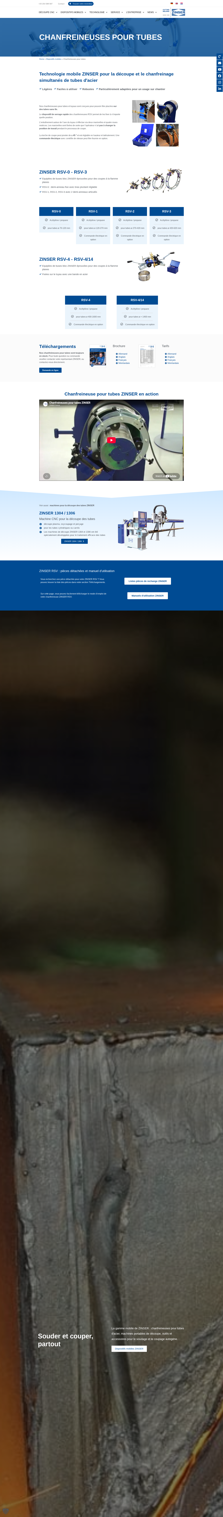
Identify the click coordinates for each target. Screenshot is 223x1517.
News (151, 12)
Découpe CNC (46, 12)
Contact (61, 4)
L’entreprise (133, 12)
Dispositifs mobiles (72, 12)
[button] (5, 1511)
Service (115, 12)
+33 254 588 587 (46, 4)
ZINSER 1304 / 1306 (57, 513)
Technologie (97, 12)
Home (41, 59)
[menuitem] (171, 3)
